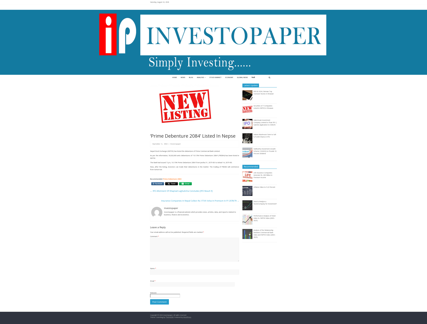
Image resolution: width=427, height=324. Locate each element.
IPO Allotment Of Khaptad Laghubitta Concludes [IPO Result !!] (181, 191)
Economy (229, 77)
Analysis (200, 77)
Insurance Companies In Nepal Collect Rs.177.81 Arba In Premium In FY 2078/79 (200, 200)
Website (153, 293)
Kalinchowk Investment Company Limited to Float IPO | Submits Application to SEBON (265, 122)
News (183, 77)
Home (174, 77)
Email (152, 281)
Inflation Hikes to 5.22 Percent (264, 187)
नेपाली (253, 77)
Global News (242, 77)
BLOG (191, 77)
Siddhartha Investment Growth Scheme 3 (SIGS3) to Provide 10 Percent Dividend (265, 151)
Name (153, 268)
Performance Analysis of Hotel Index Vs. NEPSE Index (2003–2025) (265, 218)
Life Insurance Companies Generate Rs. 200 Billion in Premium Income (263, 175)
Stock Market (215, 77)
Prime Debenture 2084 (172, 179)
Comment (154, 236)
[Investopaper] (213, 11)
